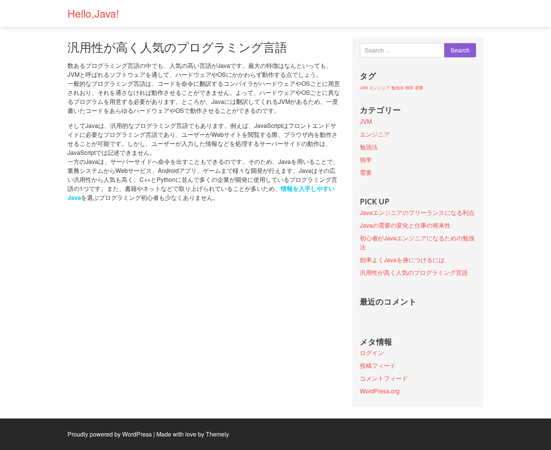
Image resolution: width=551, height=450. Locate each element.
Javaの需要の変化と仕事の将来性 (405, 225)
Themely (217, 434)
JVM (364, 87)
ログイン (372, 352)
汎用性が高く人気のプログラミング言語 (414, 272)
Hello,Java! (93, 13)
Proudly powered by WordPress (109, 434)
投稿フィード (378, 365)
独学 (409, 87)
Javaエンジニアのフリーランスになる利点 (417, 212)
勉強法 (397, 87)
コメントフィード (384, 378)
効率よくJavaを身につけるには (402, 259)
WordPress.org (380, 391)
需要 (419, 87)
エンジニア (379, 87)
